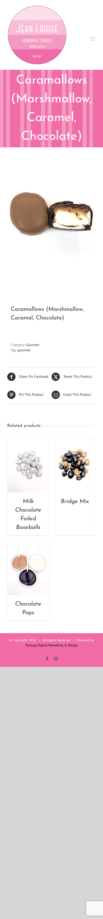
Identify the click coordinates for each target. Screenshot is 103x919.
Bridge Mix (75, 501)
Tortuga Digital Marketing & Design (51, 645)
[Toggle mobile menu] (93, 38)
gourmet (23, 350)
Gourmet (32, 345)
